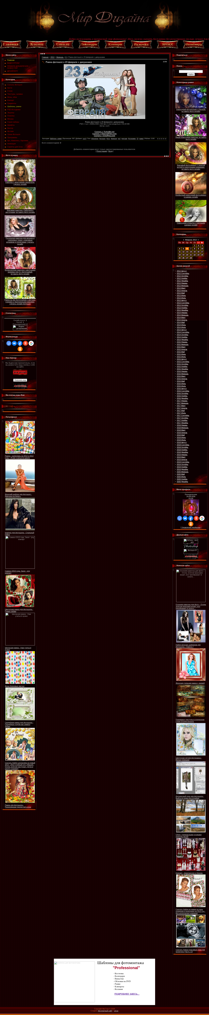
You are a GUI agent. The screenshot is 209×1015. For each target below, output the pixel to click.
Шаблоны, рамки (14, 106)
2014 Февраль (182, 315)
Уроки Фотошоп (13, 134)
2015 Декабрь (182, 369)
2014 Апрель (182, 320)
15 (195, 252)
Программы (12, 137)
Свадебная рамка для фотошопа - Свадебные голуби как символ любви (19, 724)
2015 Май (181, 352)
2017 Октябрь (182, 418)
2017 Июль (181, 413)
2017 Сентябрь (183, 415)
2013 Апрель (182, 291)
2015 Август (182, 359)
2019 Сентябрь (183, 462)
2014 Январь (182, 313)
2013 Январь (182, 283)
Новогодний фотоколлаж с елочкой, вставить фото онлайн (191, 110)
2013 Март (181, 288)
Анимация (11, 144)
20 (187, 255)
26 (183, 258)
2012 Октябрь (182, 276)
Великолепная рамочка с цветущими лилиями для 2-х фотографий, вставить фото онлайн (20, 272)
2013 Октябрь (182, 305)
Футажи (10, 131)
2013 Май (181, 293)
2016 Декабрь (182, 398)
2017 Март (181, 406)
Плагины (11, 116)
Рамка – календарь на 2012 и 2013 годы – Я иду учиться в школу (19, 457)
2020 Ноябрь (182, 479)
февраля (114, 138)
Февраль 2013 (191, 240)
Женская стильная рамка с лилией (190, 683)
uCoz (116, 1011)
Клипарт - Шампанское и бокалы (189, 873)
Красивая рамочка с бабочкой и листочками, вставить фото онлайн (20, 211)
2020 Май (181, 474)
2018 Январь (182, 425)
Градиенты (11, 103)
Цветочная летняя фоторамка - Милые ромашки (189, 759)
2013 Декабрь (182, 310)
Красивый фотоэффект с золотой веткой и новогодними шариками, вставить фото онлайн (191, 167)
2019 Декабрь (182, 469)
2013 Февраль (182, 286)
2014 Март (181, 317)
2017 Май (181, 411)
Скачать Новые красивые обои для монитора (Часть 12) (190, 951)
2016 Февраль (182, 374)
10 (202, 249)
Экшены (10, 113)
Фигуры (10, 119)
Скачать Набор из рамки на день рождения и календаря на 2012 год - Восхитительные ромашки (190, 911)
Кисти (9, 88)
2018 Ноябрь (182, 450)
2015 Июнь (181, 354)
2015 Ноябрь (182, 366)
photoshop (94, 138)
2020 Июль (181, 477)
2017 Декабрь (182, 423)
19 (183, 255)
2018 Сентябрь (183, 445)
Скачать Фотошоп (14, 85)
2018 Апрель (182, 433)
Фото (108, 138)
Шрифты (11, 125)
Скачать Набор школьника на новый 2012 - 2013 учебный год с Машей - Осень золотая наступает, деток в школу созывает (20, 766)
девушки (124, 138)
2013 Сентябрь (183, 303)
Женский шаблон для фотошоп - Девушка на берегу (18, 495)
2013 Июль (181, 298)
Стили (9, 91)
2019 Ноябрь (182, 467)
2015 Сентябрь (183, 362)
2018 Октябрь (182, 447)
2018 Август (182, 442)
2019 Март (181, 457)
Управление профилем (191, 527)
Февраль (60, 57)
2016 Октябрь (182, 393)
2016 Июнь (181, 384)
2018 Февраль (182, 428)
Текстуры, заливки (15, 94)
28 (191, 258)
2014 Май (181, 322)
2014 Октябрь (182, 335)
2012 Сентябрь (183, 273)
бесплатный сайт (105, 1011)
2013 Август (182, 300)
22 (195, 255)
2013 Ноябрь (182, 308)
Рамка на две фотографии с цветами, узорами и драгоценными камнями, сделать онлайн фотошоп (20, 302)
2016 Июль (181, 386)
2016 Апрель (182, 379)
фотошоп (102, 138)
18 (180, 255)
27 (187, 258)
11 (180, 252)
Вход (110, 151)
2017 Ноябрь (182, 420)
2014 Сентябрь (183, 332)
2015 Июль (181, 357)
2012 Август (182, 271)
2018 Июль (181, 440)
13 (187, 252)
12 (183, 252)
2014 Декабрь (182, 340)
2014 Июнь (181, 325)
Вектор (10, 128)
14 (191, 252)
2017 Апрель (182, 408)
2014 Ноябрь (182, 337)
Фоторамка (132, 138)
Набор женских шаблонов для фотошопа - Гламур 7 (188, 646)
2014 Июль (181, 327)
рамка (141, 138)
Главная (45, 57)
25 (180, 258)
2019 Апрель (182, 459)
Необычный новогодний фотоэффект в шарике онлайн (190, 196)
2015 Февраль (182, 344)
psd (119, 138)
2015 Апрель (182, 349)
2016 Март (181, 376)
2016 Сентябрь (183, 391)
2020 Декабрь (182, 482)
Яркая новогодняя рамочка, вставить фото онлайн (190, 138)
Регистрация (101, 151)
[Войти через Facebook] (19, 343)
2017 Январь (182, 401)
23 (137, 138)
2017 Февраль (182, 403)
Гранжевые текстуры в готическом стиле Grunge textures (190, 720)
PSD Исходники (13, 110)
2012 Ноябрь (182, 278)
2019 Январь (182, 455)
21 (191, 255)
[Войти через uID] (8, 343)
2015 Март (181, 347)
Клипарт (10, 100)
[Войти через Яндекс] (25, 343)
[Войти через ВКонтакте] (14, 343)
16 (198, 252)
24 (202, 255)
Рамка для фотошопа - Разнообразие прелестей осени (18, 806)
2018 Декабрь (182, 452)
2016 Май (181, 381)
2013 (52, 57)
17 (202, 252)
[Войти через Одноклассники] (20, 349)
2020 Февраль (182, 472)
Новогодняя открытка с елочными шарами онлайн (191, 224)
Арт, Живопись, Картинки (17, 141)
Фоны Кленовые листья (14, 686)
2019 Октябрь (182, 464)
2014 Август (182, 330)
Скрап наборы (13, 122)
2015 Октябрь (182, 364)
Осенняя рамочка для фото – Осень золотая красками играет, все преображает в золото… (191, 606)
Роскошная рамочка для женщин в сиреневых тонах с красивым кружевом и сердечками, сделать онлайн (20, 241)
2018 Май (181, 435)
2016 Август (182, 388)
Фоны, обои (12, 97)
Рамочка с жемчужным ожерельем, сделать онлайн (20, 183)
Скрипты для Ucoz (15, 147)
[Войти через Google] (31, 343)
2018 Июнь (181, 437)
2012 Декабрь (182, 281)
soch (84, 138)
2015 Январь (182, 342)
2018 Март (181, 430)
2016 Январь (182, 371)
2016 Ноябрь (182, 396)
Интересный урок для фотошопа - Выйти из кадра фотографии (190, 797)
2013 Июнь (181, 295)
